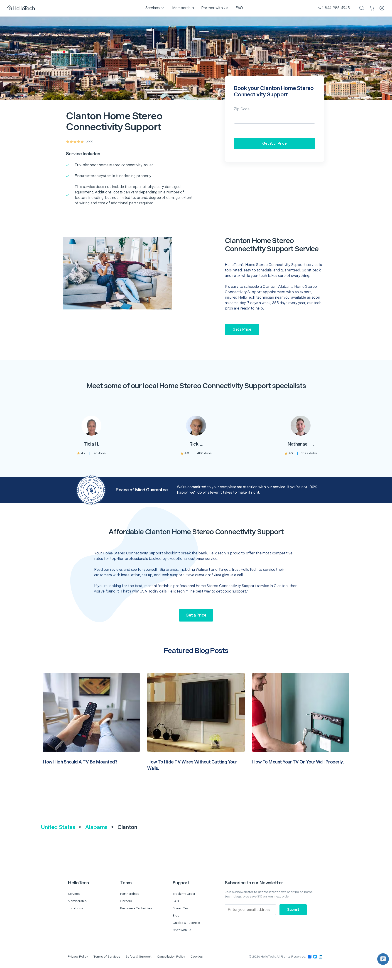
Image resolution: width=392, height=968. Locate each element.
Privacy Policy (78, 956)
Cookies (197, 956)
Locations (75, 908)
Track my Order (184, 894)
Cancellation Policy (171, 956)
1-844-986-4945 (336, 8)
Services (74, 894)
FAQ (176, 901)
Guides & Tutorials (186, 923)
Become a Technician (136, 908)
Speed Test (181, 908)
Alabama (96, 827)
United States (58, 827)
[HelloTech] (21, 8)
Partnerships (130, 894)
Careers (126, 901)
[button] (383, 959)
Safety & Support (139, 956)
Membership (77, 901)
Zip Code (242, 109)
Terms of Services (106, 956)
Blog (176, 915)
